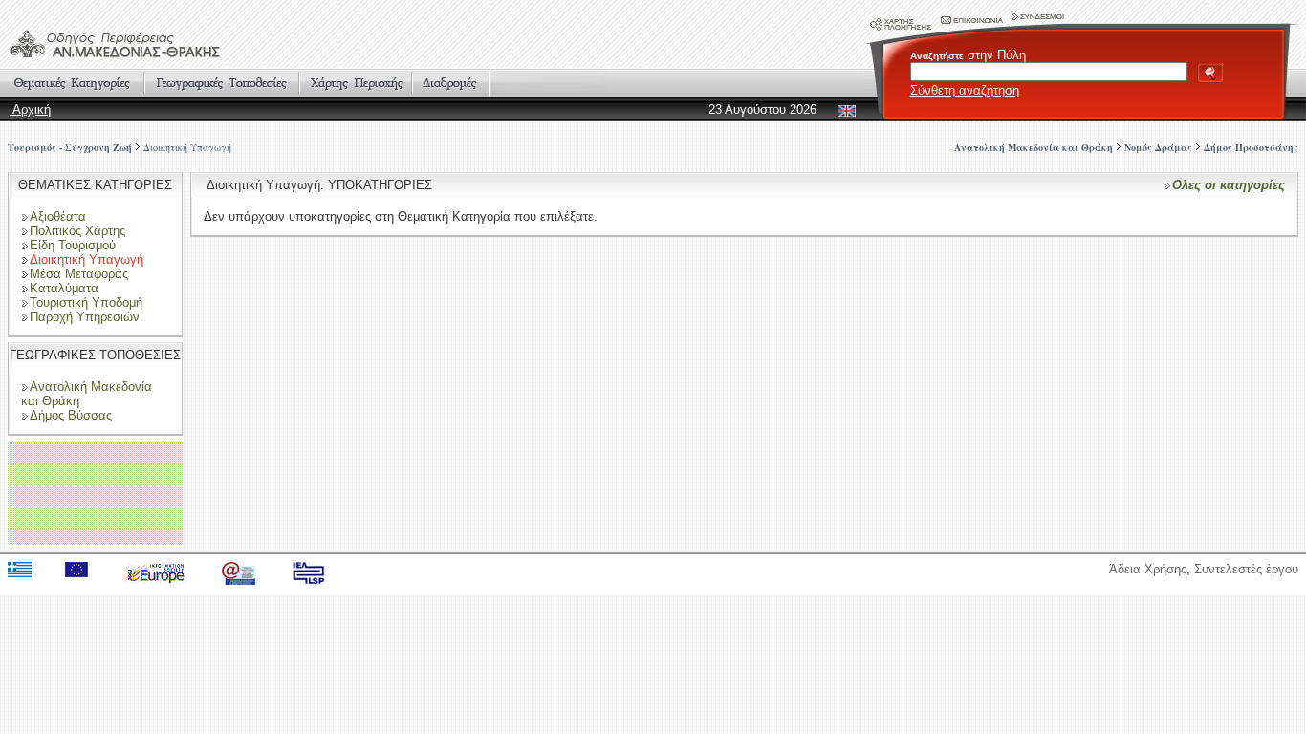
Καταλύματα (64, 288)
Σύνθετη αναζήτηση (964, 90)
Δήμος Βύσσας (71, 415)
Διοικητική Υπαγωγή (187, 147)
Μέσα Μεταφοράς (79, 274)
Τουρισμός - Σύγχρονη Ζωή (70, 147)
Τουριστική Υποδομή (86, 302)
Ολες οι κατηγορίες (1228, 185)
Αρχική (30, 109)
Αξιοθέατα (58, 216)
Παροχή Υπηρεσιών (85, 317)
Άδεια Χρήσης (1147, 569)
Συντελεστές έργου (1246, 569)
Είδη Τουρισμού (73, 245)
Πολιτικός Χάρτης (77, 231)
